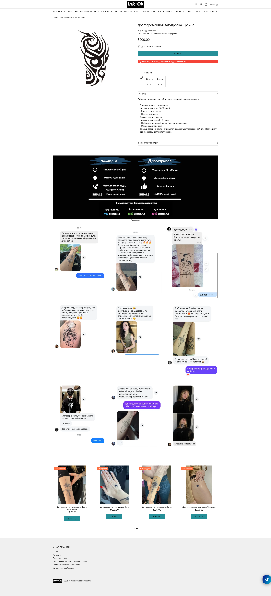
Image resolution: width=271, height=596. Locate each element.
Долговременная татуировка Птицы (114, 507)
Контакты (57, 555)
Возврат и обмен (60, 558)
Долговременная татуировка (165, 34)
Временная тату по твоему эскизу (72, 507)
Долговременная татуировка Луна (199, 507)
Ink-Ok (135, 4)
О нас (55, 552)
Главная (55, 17)
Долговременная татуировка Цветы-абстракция (156, 508)
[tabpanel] (72, 495)
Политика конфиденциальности (66, 565)
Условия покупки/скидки (63, 568)
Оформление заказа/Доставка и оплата (70, 561)
